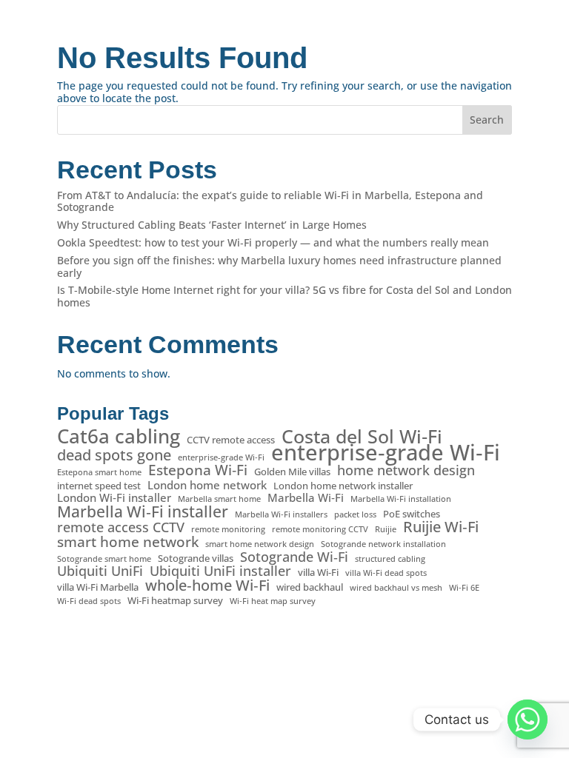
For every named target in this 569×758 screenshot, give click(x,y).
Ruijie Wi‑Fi (441, 527)
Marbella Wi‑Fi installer (142, 512)
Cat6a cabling (118, 436)
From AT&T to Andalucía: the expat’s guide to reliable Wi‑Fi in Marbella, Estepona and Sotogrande (270, 201)
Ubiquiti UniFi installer (220, 571)
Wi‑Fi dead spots (89, 601)
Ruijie (385, 529)
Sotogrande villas (195, 558)
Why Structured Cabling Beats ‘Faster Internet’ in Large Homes (212, 225)
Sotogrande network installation (383, 544)
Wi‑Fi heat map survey (273, 601)
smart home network (128, 542)
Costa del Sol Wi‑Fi (362, 436)
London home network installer (343, 486)
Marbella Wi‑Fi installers (281, 514)
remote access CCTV (120, 527)
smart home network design (259, 544)
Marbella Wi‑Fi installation (400, 499)
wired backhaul (309, 587)
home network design (406, 470)
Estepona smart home (99, 472)
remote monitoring (228, 529)
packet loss (355, 514)
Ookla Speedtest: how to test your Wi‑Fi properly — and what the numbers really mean (273, 242)
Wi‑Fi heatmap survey (175, 600)
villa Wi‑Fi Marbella (98, 587)
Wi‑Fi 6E (464, 588)
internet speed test (99, 486)
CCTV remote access (231, 440)
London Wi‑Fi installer (114, 498)
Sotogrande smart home (104, 559)
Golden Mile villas (292, 472)
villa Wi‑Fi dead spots (386, 573)
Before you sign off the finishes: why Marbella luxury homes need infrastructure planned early (279, 266)
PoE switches (411, 514)
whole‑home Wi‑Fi (207, 586)
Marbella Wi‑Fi (305, 498)
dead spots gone (114, 455)
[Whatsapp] (528, 719)
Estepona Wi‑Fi (197, 470)
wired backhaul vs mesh (396, 588)
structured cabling (390, 559)
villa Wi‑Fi (318, 572)
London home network (207, 485)
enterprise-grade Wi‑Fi (221, 457)
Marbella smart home (219, 499)
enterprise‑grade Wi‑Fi (385, 452)
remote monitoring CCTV (320, 529)
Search (487, 120)
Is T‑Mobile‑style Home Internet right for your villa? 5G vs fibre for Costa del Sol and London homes (284, 296)
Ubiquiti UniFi (100, 571)
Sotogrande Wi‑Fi (294, 557)
